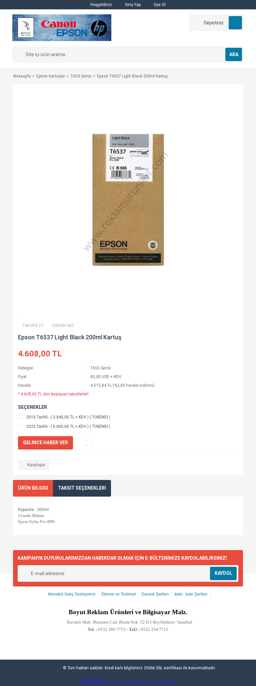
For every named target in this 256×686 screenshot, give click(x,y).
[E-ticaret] (127, 681)
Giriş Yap (132, 4)
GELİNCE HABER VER (45, 442)
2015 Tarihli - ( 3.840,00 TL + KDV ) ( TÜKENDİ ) (68, 417)
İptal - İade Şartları (190, 594)
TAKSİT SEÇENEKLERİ (82, 488)
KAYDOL (223, 573)
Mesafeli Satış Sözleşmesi (71, 594)
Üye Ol (159, 4)
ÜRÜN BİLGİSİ (33, 488)
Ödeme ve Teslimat (118, 594)
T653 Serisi (100, 368)
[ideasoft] (93, 681)
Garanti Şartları (155, 594)
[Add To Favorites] (86, 443)
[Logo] (61, 27)
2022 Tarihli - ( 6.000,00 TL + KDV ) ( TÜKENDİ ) (68, 426)
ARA (233, 54)
